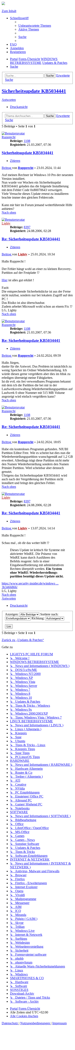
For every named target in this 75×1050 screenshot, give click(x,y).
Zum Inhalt (9, 11)
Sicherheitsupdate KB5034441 (34, 91)
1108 (27, 141)
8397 (27, 227)
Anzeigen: (12, 614)
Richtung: (38, 618)
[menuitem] (34, 25)
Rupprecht (8, 137)
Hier (5, 280)
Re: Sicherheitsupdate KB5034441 (31, 239)
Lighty (6, 223)
